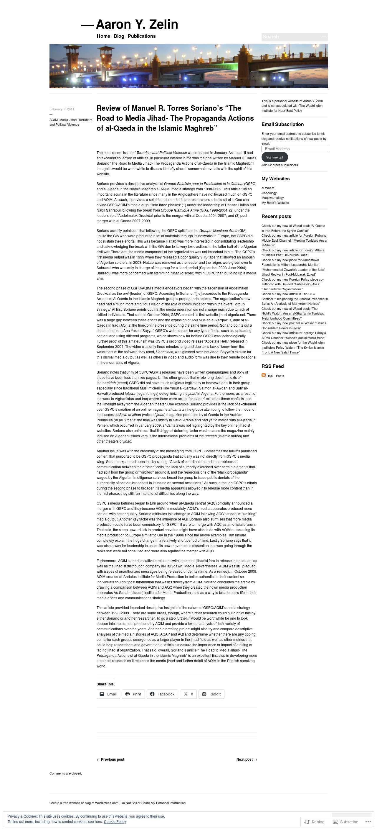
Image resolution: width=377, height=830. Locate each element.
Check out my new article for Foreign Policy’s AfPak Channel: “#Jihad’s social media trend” (294, 335)
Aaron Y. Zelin (137, 23)
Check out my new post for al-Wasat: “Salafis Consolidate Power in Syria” (294, 325)
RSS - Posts (275, 375)
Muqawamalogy (273, 197)
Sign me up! (274, 157)
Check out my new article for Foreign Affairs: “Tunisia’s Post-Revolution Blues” (293, 252)
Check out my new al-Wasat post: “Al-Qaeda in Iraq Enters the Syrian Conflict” (293, 228)
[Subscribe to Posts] (264, 375)
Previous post (110, 759)
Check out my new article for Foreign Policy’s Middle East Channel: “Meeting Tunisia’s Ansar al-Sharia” (295, 240)
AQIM (53, 119)
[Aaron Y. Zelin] (188, 87)
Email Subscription (283, 124)
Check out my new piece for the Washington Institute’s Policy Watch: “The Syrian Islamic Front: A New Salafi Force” (293, 347)
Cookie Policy (115, 821)
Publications (142, 35)
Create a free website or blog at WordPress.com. (84, 802)
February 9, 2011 (61, 109)
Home (103, 35)
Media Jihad (68, 119)
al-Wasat (268, 187)
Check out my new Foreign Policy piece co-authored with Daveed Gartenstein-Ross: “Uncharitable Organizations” (293, 284)
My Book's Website (275, 202)
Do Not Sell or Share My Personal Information (153, 802)
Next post (247, 759)
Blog (119, 35)
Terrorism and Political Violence (70, 122)
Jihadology (269, 192)
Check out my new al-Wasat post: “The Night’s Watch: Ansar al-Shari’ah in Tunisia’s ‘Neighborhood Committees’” (293, 313)
